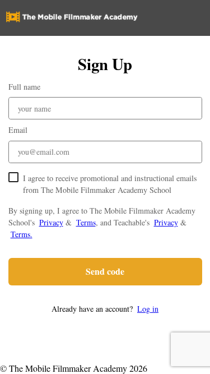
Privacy (51, 222)
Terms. (21, 234)
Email (17, 129)
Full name (24, 86)
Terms (86, 222)
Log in (147, 308)
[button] (105, 308)
